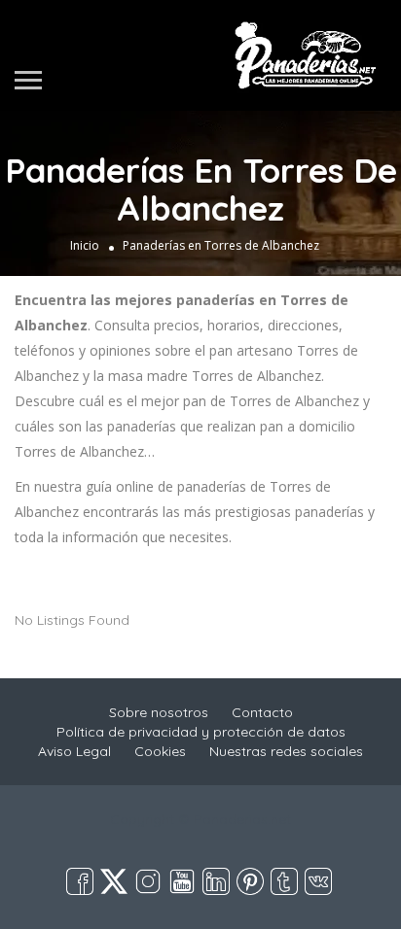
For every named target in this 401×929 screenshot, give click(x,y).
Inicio (84, 245)
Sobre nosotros (158, 712)
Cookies (160, 751)
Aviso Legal (74, 751)
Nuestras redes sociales (286, 751)
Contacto (262, 712)
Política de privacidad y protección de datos (201, 731)
